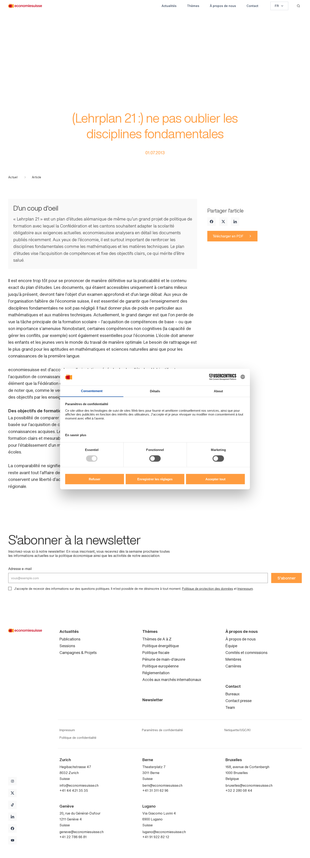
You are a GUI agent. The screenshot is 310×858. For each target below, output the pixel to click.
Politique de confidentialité (77, 738)
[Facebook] (211, 221)
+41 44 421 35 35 (73, 790)
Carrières (233, 666)
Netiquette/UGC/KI (237, 730)
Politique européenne (160, 666)
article (36, 177)
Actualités (169, 6)
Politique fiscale (155, 652)
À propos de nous (223, 6)
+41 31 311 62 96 (155, 790)
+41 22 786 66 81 (73, 836)
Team (230, 707)
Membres (233, 659)
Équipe (231, 645)
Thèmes (193, 6)
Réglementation (156, 672)
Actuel (13, 177)
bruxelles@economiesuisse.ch (248, 785)
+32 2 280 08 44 (238, 790)
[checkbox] (10, 588)
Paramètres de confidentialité (162, 730)
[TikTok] (12, 805)
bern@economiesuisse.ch (162, 785)
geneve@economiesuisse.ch (81, 831)
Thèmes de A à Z (156, 639)
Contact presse (238, 700)
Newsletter (152, 699)
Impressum (245, 588)
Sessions (67, 645)
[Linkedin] (235, 221)
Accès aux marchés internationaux (171, 679)
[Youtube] (12, 840)
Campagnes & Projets (78, 652)
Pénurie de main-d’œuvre (163, 659)
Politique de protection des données (207, 588)
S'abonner (287, 578)
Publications (69, 639)
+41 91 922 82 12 (155, 836)
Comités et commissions (246, 652)
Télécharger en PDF (228, 236)
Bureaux (232, 694)
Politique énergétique (160, 645)
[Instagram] (12, 781)
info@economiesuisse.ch (78, 785)
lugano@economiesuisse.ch (164, 831)
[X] (223, 221)
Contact (252, 6)
